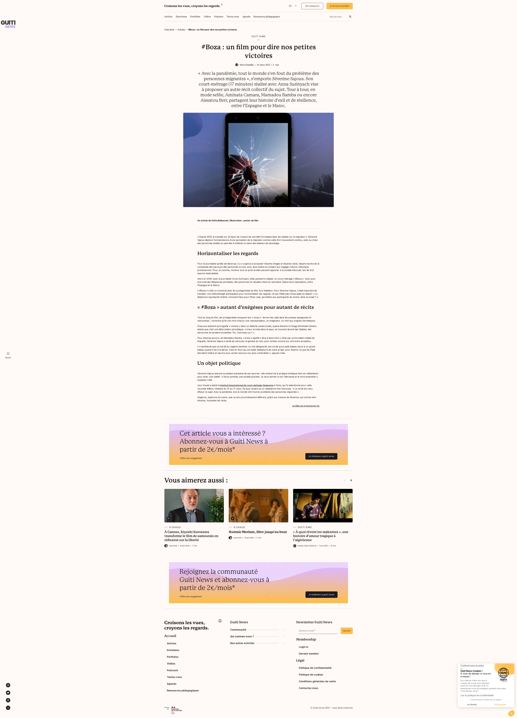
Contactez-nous (308, 688)
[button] (511, 713)
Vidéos (207, 16)
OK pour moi (500, 704)
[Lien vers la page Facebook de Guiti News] (8, 700)
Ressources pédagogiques (267, 16)
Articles (168, 16)
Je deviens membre (340, 6)
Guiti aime (169, 29)
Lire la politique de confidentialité (477, 695)
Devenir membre (309, 653)
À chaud (175, 527)
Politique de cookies (311, 674)
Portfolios (195, 16)
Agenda (246, 16)
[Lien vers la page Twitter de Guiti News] (8, 693)
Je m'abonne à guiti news (321, 456)
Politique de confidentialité (315, 667)
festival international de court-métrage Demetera (246, 385)
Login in (303, 646)
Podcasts (218, 16)
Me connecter (312, 6)
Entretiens (181, 16)
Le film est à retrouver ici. (306, 406)
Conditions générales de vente (317, 681)
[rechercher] (350, 16)
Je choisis (472, 704)
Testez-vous (233, 16)
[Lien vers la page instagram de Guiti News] (8, 685)
